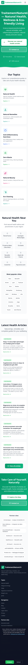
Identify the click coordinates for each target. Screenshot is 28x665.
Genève (18, 298)
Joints (2, 595)
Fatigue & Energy (5, 585)
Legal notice (4, 610)
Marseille (17, 278)
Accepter (9, 662)
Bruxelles (10, 306)
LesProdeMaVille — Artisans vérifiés (14, 548)
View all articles (15, 466)
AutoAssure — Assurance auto (14, 535)
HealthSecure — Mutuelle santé (14, 540)
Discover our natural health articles (15, 42)
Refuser (19, 662)
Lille (21, 294)
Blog (2, 605)
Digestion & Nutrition (6, 590)
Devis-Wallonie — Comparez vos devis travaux (12, 524)
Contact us (15, 49)
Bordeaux (14, 294)
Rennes (10, 298)
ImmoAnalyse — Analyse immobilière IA (14, 520)
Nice (10, 286)
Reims (18, 306)
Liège (18, 302)
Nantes (17, 286)
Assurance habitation (6, 625)
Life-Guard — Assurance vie (14, 544)
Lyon (13, 282)
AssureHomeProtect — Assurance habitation (11, 530)
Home (2, 603)
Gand (7, 294)
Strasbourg (19, 290)
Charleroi (10, 302)
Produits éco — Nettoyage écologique (14, 552)
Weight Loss (4, 593)
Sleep (2, 588)
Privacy (3, 613)
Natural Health (5, 583)
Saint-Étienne (17, 310)
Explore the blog (15, 497)
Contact (3, 608)
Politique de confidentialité (18, 634)
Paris (10, 278)
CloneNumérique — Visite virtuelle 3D (14, 556)
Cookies (3, 615)
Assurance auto (5, 623)
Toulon (8, 310)
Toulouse (20, 282)
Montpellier (9, 290)
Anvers (7, 282)
